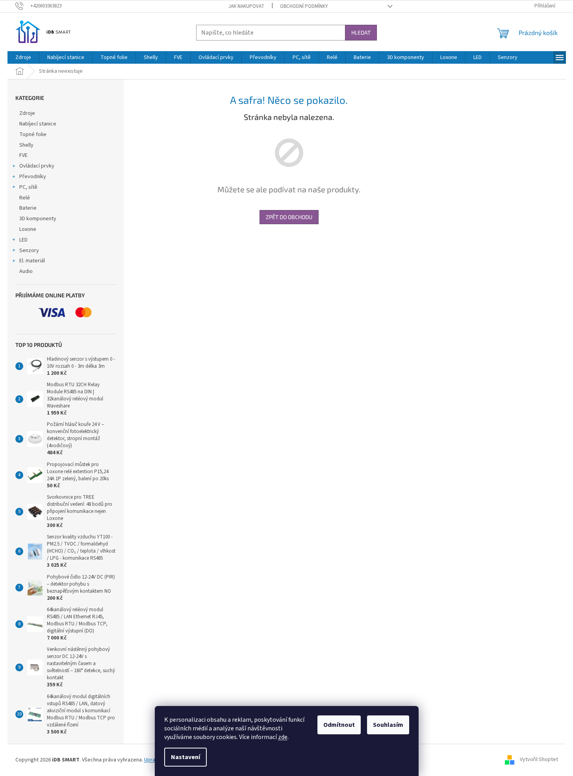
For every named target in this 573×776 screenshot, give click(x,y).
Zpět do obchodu (289, 217)
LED (23, 240)
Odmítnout (339, 725)
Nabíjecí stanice (37, 124)
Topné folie (32, 134)
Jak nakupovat (246, 6)
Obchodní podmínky (304, 6)
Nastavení (185, 757)
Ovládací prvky (36, 166)
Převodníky (32, 177)
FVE (23, 155)
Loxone (27, 229)
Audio (26, 271)
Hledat (361, 32)
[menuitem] (23, 57)
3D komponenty (37, 219)
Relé (24, 198)
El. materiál (32, 261)
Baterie (28, 208)
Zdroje (27, 113)
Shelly (26, 145)
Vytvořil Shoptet (539, 760)
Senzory (29, 250)
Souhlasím (388, 725)
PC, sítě (28, 187)
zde (282, 737)
